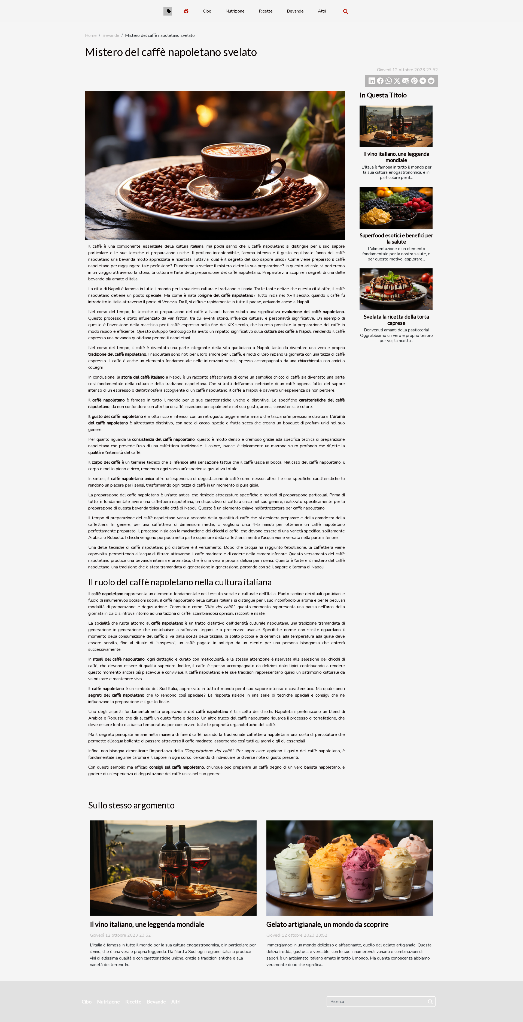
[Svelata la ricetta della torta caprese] (396, 289)
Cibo (207, 11)
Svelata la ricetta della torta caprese (396, 319)
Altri (322, 11)
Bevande (295, 11)
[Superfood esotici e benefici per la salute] (396, 208)
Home (91, 35)
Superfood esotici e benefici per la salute (396, 238)
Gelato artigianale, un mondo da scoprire (327, 924)
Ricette (266, 11)
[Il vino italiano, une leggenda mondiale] (396, 126)
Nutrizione (235, 11)
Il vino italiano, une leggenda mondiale (396, 157)
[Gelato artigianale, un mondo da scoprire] (349, 868)
